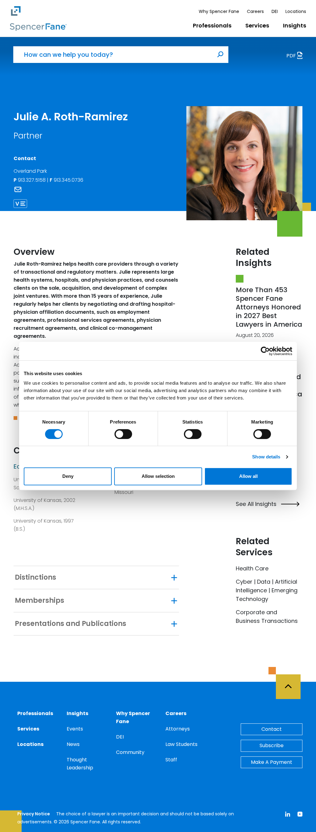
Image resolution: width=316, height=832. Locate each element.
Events (75, 728)
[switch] (123, 434)
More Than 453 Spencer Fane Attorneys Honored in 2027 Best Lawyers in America (269, 307)
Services (257, 25)
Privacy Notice (33, 814)
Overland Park (30, 171)
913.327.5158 (32, 180)
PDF (291, 55)
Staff (171, 759)
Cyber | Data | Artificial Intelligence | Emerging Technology (266, 590)
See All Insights (256, 504)
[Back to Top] (291, 683)
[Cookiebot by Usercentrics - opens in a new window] (265, 351)
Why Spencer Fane (219, 11)
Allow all (248, 476)
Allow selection (158, 476)
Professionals (212, 25)
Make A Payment (271, 762)
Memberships (39, 601)
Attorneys (177, 728)
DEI (275, 11)
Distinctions (35, 577)
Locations (295, 11)
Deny (67, 476)
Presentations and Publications (70, 624)
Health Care (252, 568)
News (73, 744)
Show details (266, 456)
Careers (255, 11)
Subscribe (272, 745)
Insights (294, 25)
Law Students (181, 744)
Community (130, 752)
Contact (271, 729)
